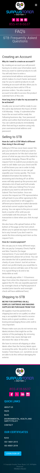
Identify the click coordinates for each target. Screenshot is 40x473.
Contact (8, 425)
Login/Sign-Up (13, 453)
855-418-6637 (19, 24)
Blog (6, 415)
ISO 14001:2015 (11, 442)
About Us (8, 407)
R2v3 (6, 438)
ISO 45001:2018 (11, 446)
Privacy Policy (20, 468)
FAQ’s (6, 411)
